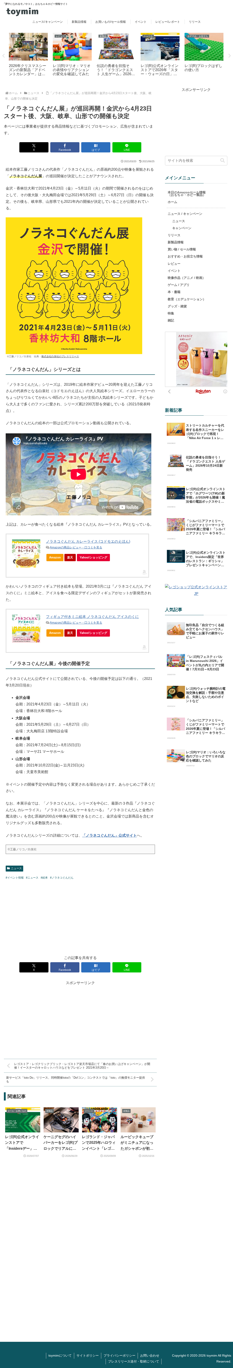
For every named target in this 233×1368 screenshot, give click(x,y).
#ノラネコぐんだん (61, 877)
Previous (3, 56)
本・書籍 (174, 292)
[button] (222, 160)
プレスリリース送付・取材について (133, 1361)
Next (229, 56)
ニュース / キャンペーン (185, 214)
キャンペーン (181, 228)
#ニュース (32, 877)
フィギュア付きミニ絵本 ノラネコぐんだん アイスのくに (92, 617)
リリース (174, 235)
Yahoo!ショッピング (93, 557)
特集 (171, 313)
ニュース (16, 868)
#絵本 (44, 877)
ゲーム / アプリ (179, 285)
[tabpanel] (28, 55)
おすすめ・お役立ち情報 (185, 256)
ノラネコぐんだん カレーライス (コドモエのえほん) (88, 541)
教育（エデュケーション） (187, 299)
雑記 (171, 320)
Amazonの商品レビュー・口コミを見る (76, 547)
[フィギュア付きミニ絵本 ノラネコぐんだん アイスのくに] (26, 629)
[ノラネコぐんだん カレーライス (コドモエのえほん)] (26, 553)
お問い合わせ (149, 1355)
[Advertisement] (80, 917)
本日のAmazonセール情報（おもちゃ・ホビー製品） (187, 193)
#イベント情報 (15, 877)
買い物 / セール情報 (182, 249)
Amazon (55, 557)
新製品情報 (176, 242)
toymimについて (60, 1355)
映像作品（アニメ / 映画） (186, 278)
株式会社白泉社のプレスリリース (60, 356)
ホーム (172, 202)
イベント (174, 271)
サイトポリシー (87, 1355)
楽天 (70, 557)
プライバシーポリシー (119, 1355)
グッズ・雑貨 (177, 306)
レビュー (174, 263)
